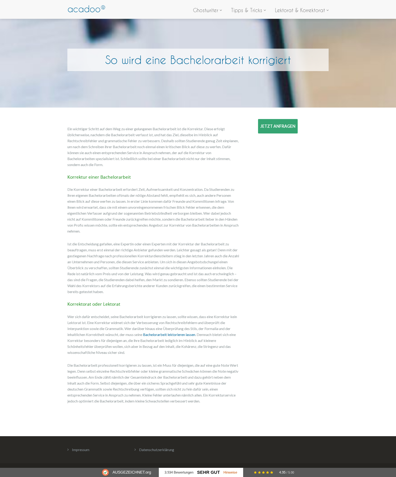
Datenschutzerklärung (156, 449)
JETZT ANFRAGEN (277, 126)
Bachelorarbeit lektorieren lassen (169, 334)
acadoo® (86, 9)
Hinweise (230, 472)
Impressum (80, 449)
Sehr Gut (208, 472)
